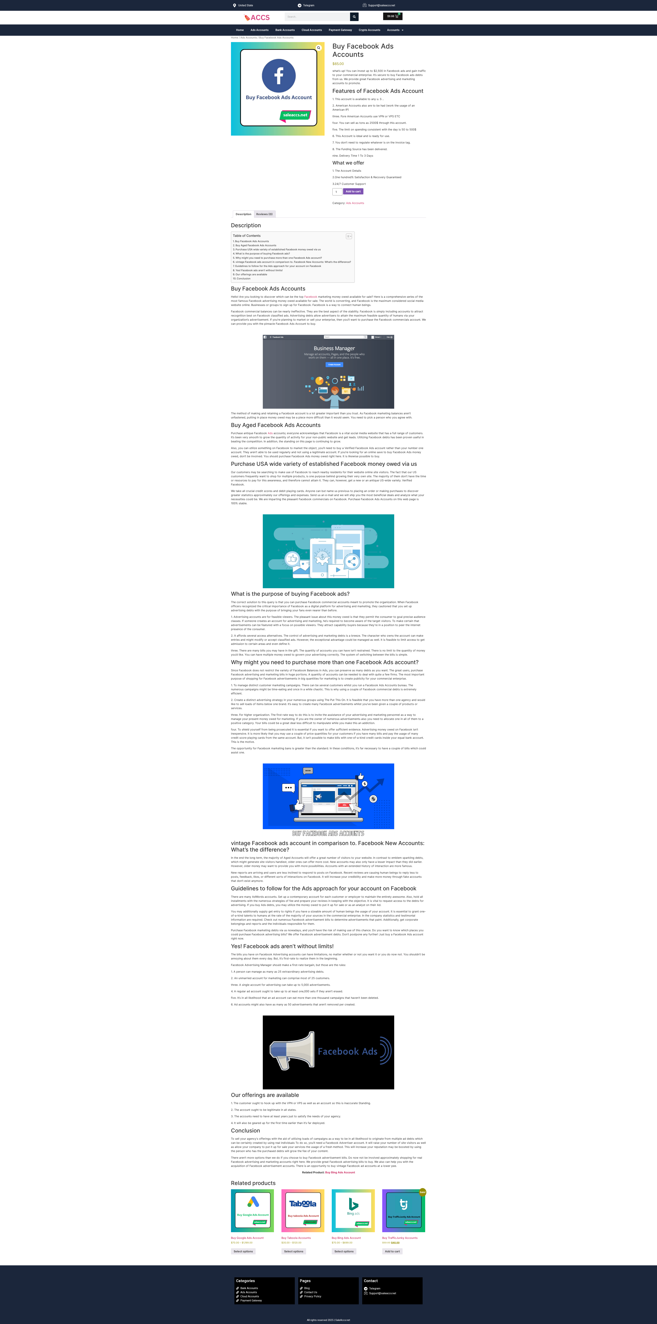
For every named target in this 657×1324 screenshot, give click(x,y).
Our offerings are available (251, 274)
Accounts (393, 30)
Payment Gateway (340, 30)
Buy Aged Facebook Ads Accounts (256, 245)
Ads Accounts (260, 30)
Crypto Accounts (369, 30)
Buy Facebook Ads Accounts (252, 241)
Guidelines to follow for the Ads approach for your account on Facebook (278, 266)
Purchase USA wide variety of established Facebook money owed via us (278, 249)
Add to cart (353, 191)
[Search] (354, 16)
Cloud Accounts (312, 30)
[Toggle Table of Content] (347, 236)
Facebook (310, 296)
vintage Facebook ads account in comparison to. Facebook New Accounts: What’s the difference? (293, 261)
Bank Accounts (285, 30)
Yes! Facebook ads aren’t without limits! (259, 270)
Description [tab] (243, 214)
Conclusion (243, 278)
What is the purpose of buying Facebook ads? (263, 253)
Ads (270, 433)
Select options (243, 1251)
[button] (319, 48)
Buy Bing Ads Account (340, 1172)
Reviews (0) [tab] (264, 214)
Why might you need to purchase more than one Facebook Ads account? (279, 257)
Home (240, 30)
